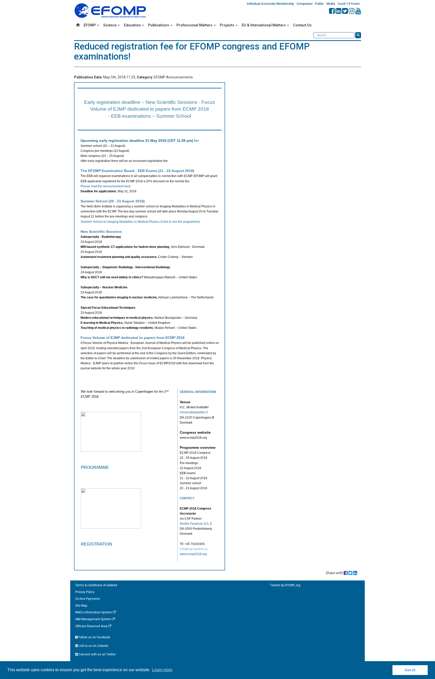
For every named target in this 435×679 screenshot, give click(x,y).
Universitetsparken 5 (194, 412)
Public (319, 4)
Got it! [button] (410, 670)
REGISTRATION (96, 544)
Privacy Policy (84, 592)
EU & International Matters (264, 25)
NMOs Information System (94, 612)
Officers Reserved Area (91, 626)
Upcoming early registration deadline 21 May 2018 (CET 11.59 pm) (137, 141)
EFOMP (90, 25)
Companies (305, 4)
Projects (227, 25)
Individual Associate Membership (270, 4)
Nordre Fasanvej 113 (194, 523)
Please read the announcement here (106, 186)
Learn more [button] (162, 670)
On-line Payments (87, 599)
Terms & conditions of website (96, 585)
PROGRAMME (95, 467)
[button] (128, 454)
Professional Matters (194, 25)
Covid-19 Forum (349, 4)
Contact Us (302, 25)
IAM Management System (93, 619)
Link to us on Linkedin (93, 646)
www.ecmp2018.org (193, 554)
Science (110, 25)
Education (132, 25)
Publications (159, 25)
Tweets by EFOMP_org (285, 585)
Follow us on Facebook (94, 637)
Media (331, 4)
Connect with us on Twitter (97, 654)
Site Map (81, 605)
